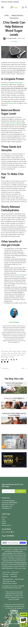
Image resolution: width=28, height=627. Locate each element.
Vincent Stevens (12, 38)
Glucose (10, 353)
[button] (14, 41)
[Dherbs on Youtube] (11, 532)
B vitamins (21, 275)
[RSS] (13, 532)
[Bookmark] (7, 362)
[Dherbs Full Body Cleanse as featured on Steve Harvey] (14, 441)
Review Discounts (6, 525)
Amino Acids (22, 353)
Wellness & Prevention (17, 15)
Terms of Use (6, 572)
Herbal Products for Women (10, 583)
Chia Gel (13, 355)
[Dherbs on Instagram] (6, 532)
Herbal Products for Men (9, 581)
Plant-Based (13, 351)
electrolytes (10, 103)
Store (3, 519)
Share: (3, 360)
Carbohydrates (6, 355)
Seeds (24, 351)
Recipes (4, 523)
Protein (19, 351)
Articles (7, 15)
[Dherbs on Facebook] (2, 532)
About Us (4, 517)
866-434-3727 (11, 500)
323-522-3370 (13, 502)
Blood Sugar (5, 357)
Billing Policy (6, 576)
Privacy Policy (15, 572)
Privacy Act (6, 574)
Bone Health (21, 355)
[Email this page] (5, 362)
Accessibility (14, 576)
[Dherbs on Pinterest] (9, 532)
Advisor (23, 614)
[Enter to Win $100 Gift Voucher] (14, 459)
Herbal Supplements (8, 579)
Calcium (12, 357)
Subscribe (20, 491)
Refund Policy (13, 574)
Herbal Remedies (19, 579)
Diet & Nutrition (14, 18)
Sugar (15, 353)
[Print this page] (2, 362)
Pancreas (4, 353)
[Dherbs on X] (4, 532)
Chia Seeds (5, 351)
